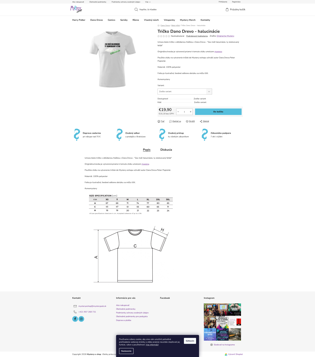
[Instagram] (81, 319)
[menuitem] (79, 20)
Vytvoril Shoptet (235, 354)
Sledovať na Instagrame (224, 344)
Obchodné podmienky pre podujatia (132, 316)
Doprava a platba (123, 320)
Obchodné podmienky (97, 2)
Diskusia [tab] (166, 150)
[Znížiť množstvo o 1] (178, 112)
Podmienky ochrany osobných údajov (126, 2)
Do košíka (218, 111)
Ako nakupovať (78, 2)
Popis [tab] (147, 150)
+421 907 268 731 (87, 311)
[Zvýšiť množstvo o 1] (190, 112)
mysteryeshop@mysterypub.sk (92, 306)
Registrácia (236, 2)
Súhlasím (190, 341)
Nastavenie (126, 351)
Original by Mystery (225, 36)
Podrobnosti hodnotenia (197, 36)
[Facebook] (75, 319)
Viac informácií (152, 344)
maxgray (218, 51)
